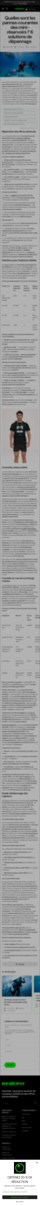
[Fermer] (37, 1162)
